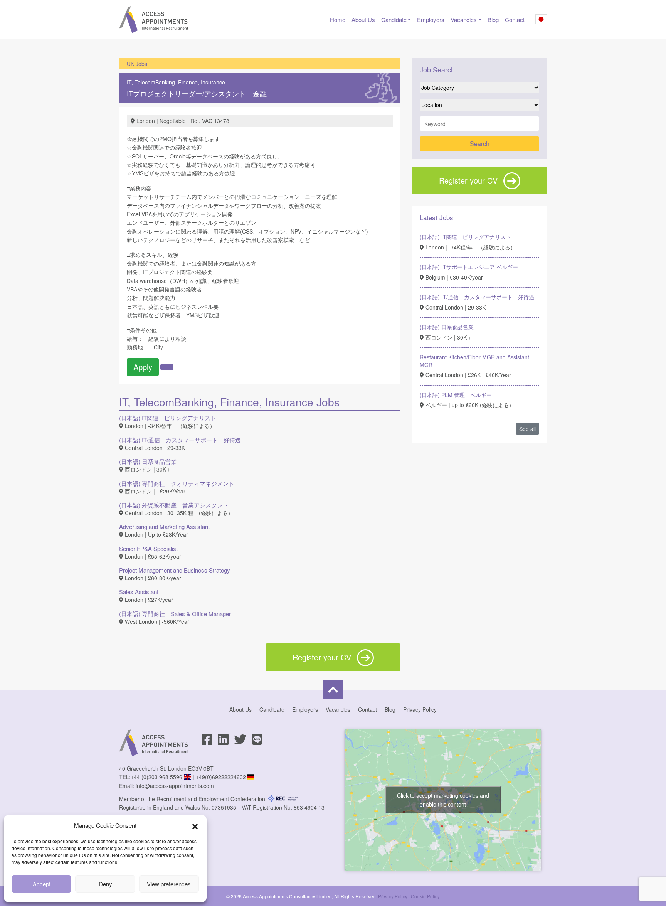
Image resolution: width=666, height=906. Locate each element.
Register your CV (468, 180)
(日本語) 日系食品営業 (148, 461)
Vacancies (464, 19)
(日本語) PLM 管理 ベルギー (456, 395)
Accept (41, 884)
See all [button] (527, 429)
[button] (195, 825)
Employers (430, 19)
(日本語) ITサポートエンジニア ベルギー (469, 267)
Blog (493, 19)
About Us (363, 19)
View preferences (169, 884)
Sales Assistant (138, 592)
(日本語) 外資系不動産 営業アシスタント (174, 505)
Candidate (394, 19)
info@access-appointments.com (175, 786)
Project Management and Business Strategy (174, 570)
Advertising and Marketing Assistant (164, 526)
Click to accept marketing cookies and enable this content (443, 799)
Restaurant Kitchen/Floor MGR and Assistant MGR (474, 361)
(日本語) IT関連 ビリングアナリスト (167, 418)
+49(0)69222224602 (221, 777)
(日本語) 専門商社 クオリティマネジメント (176, 483)
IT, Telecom (141, 82)
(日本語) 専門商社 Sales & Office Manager (175, 614)
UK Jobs (137, 63)
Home (337, 19)
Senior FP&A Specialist (148, 548)
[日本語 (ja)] (541, 20)
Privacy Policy (420, 709)
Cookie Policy (425, 896)
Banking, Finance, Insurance (190, 82)
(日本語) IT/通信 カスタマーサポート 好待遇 (180, 440)
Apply (142, 366)
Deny (105, 884)
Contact (515, 19)
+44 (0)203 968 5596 (156, 777)
